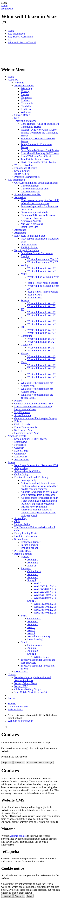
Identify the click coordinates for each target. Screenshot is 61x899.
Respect (25, 94)
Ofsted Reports (22, 424)
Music (24, 362)
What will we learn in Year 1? (42, 259)
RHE (23, 380)
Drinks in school (29, 547)
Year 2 (24, 642)
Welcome (19, 82)
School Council (22, 170)
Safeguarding (21, 468)
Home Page (7, 8)
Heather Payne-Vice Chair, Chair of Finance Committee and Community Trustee (39, 132)
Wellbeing (26, 112)
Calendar (19, 447)
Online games (34, 645)
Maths (24, 274)
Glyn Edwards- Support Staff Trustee (40, 150)
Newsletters (20, 444)
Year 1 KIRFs (34, 294)
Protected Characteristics (27, 176)
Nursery (25, 556)
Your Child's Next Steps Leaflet (30, 692)
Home (11, 30)
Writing (24, 265)
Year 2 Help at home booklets (42, 291)
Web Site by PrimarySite (20, 721)
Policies (18, 421)
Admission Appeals (31, 221)
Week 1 (38, 583)
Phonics (18, 400)
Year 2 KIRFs (34, 297)
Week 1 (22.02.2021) (45, 603)
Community (27, 103)
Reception (26, 568)
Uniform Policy (22, 524)
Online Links (34, 571)
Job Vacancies (21, 459)
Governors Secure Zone (26, 433)
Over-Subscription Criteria (34, 212)
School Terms (21, 450)
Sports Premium (22, 415)
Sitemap (12, 703)
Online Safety (21, 474)
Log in (4, 5)
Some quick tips (29, 480)
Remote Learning (23, 553)
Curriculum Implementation (35, 188)
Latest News (20, 441)
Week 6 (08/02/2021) (45, 597)
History (24, 353)
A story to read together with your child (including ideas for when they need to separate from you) (39, 486)
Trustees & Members (25, 120)
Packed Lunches (29, 544)
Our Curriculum (29, 244)
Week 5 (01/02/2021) (45, 595)
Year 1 (24, 615)
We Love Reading (23, 165)
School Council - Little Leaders (30, 438)
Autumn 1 (32, 559)
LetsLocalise (20, 456)
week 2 (31, 630)
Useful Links (21, 671)
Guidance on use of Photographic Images (35, 418)
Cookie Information (18, 706)
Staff (16, 117)
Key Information (16, 33)
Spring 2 (31, 600)
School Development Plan (27, 194)
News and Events (17, 436)
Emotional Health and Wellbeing (31, 477)
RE (22, 371)
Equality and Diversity (25, 168)
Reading (25, 256)
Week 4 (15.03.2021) (45, 612)
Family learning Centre (26, 533)
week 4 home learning (38, 636)
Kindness (25, 100)
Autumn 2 (32, 562)
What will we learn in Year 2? (42, 262)
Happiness (26, 97)
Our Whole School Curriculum (37, 253)
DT (22, 327)
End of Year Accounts (25, 427)
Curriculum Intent (30, 185)
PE (22, 309)
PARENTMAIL (22, 550)
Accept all (19, 762)
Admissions (20, 197)
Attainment (20, 232)
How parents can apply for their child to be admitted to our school (40, 202)
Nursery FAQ (21, 686)
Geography (26, 344)
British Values (21, 173)
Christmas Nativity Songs (27, 689)
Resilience (26, 109)
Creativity (26, 106)
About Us (13, 79)
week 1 (31, 627)
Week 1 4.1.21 (41, 656)
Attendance (20, 229)
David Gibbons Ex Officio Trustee (38, 162)
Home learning (35, 639)
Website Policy (15, 709)
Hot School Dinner (30, 542)
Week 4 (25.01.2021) (45, 592)
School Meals (21, 539)
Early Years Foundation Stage (29, 235)
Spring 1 (31, 565)
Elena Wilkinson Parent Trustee (37, 156)
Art (9, 39)
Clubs (17, 521)
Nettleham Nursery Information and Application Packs (32, 679)
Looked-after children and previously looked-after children (33, 408)
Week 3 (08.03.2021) (45, 609)
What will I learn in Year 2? (22, 42)
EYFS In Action (29, 247)
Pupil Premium (22, 412)
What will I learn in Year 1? (41, 268)
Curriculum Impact (30, 191)
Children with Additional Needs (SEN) (34, 403)
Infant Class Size (29, 226)
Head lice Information (25, 536)
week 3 (31, 633)
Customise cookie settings (39, 762)
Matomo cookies (18, 835)
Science (25, 300)
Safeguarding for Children (27, 471)
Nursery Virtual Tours (25, 683)
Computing (26, 335)
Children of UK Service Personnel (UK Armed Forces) (38, 216)
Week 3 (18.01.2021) (45, 589)
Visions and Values (24, 85)
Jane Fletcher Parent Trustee (35, 159)
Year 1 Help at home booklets (42, 282)
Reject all (7, 762)
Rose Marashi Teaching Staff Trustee (40, 153)
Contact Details (22, 115)
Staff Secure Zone (23, 430)
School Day (20, 518)
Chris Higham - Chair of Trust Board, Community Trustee (40, 125)
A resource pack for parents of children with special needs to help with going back (38, 512)
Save (29, 896)
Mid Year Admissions (32, 224)
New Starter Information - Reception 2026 (36, 465)
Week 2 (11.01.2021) (44, 586)
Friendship (26, 88)
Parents (11, 462)
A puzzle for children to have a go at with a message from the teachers (39, 493)
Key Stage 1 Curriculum (20, 36)
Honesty (25, 91)
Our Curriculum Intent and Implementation (36, 182)
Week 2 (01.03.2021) (45, 606)
